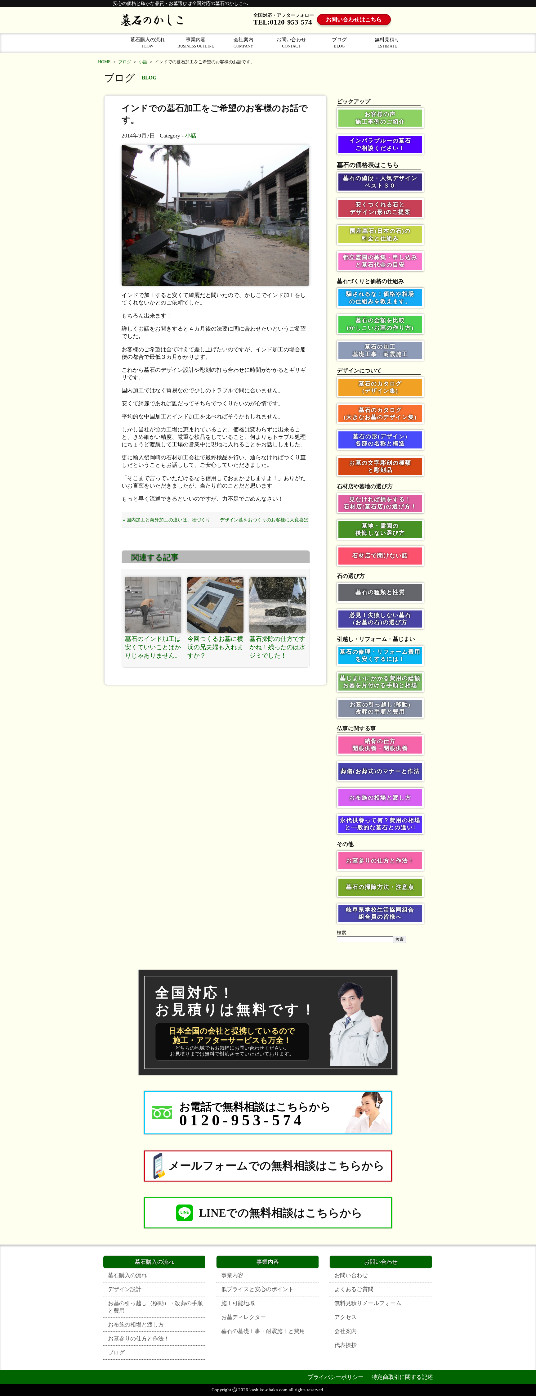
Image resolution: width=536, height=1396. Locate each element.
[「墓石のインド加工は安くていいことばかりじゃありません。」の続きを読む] (153, 605)
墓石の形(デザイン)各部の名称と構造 (380, 440)
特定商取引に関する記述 (402, 1377)
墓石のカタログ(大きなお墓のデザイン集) (380, 413)
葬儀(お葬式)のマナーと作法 (380, 771)
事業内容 (195, 42)
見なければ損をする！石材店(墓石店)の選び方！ (380, 503)
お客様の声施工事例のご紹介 (380, 117)
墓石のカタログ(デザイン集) (380, 387)
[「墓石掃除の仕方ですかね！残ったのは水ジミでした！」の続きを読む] (277, 605)
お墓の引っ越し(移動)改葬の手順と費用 (380, 708)
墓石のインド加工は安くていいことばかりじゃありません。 (153, 647)
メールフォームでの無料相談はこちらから (276, 1166)
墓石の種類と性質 (380, 592)
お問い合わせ (291, 42)
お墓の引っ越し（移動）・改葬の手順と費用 (155, 1307)
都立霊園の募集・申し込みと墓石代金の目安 (380, 261)
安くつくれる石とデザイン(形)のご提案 (380, 208)
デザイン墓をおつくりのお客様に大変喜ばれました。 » (264, 522)
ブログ (339, 42)
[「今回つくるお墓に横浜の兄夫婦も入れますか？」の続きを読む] (215, 605)
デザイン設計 (124, 1289)
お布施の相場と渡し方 (380, 798)
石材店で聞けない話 (380, 555)
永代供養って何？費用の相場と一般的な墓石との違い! (380, 824)
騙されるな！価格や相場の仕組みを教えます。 (380, 297)
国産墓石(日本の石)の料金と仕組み (380, 234)
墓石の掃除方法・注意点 (380, 887)
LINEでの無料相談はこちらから (281, 1213)
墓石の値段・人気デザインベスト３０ (380, 181)
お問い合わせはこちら (354, 19)
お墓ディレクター (243, 1317)
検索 (341, 932)
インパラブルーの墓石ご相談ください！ (380, 144)
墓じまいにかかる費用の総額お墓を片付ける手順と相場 (380, 681)
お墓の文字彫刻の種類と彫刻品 (380, 466)
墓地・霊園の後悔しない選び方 (380, 529)
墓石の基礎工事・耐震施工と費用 (263, 1331)
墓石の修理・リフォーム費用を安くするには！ (380, 655)
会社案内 (243, 42)
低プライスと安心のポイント (257, 1289)
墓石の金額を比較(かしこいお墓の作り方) (380, 324)
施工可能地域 (238, 1303)
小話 (143, 62)
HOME (104, 62)
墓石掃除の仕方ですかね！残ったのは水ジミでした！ (277, 647)
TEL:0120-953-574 (282, 22)
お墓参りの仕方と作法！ (380, 861)
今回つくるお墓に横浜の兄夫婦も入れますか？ (215, 647)
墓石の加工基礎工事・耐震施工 (380, 350)
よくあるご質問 (353, 1289)
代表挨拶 (345, 1345)
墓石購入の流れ (147, 42)
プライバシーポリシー (336, 1377)
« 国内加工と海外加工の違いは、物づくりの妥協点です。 (166, 522)
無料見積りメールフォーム (367, 1303)
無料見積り (387, 42)
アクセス (345, 1317)
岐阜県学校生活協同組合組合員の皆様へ (380, 913)
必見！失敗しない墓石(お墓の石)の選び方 (380, 618)
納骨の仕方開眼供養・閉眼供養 (380, 744)
